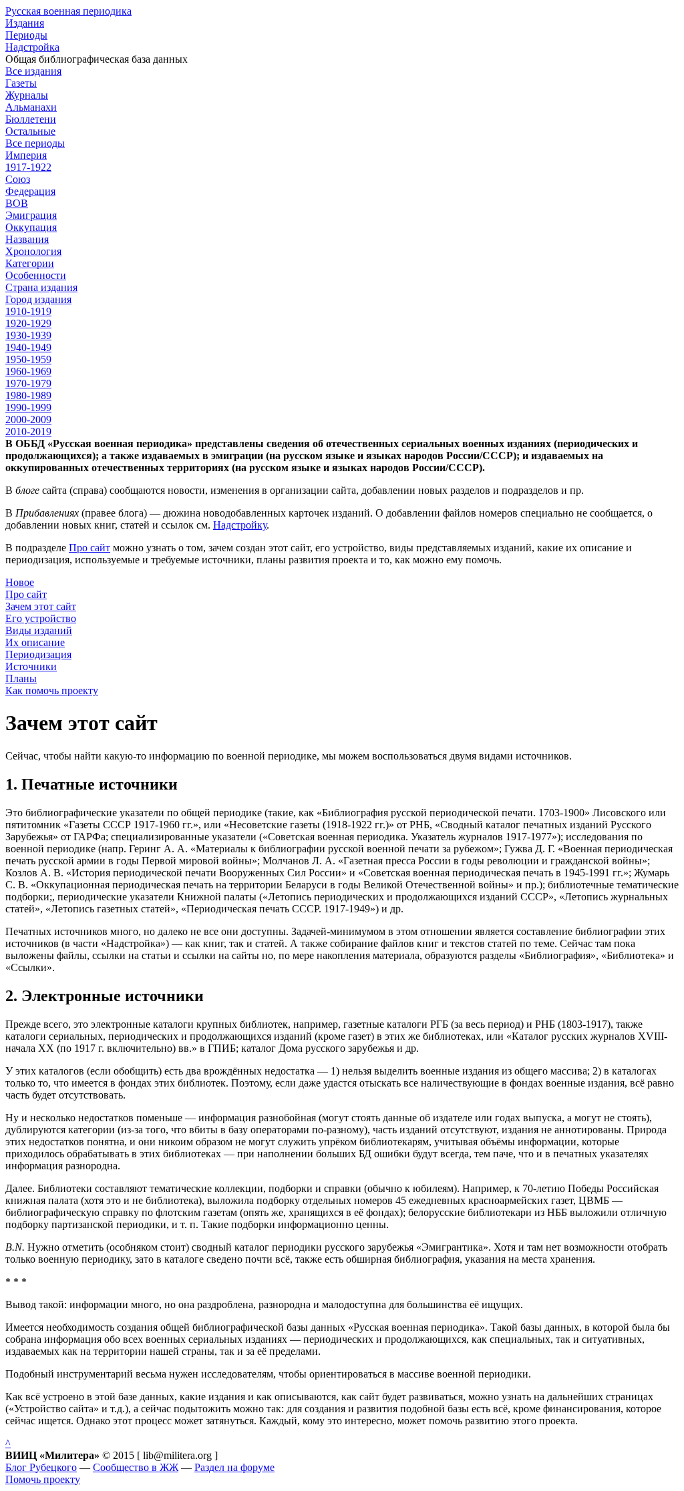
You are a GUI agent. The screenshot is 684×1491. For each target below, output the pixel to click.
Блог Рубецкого (41, 1467)
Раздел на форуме (234, 1467)
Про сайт (89, 547)
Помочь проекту (42, 1479)
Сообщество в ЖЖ (135, 1467)
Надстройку (240, 525)
